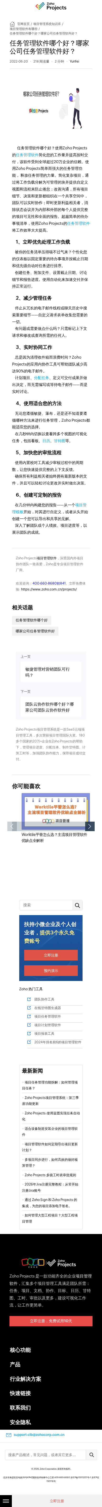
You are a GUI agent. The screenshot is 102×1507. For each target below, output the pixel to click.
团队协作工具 (44, 999)
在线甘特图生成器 (47, 1008)
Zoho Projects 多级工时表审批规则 (50, 1175)
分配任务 (41, 378)
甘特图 (59, 441)
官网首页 (23, 24)
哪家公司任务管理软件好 (35, 631)
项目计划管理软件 (47, 1025)
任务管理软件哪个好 (32, 620)
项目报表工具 (44, 1033)
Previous (12, 826)
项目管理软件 (47, 558)
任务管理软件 (27, 155)
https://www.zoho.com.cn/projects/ (49, 589)
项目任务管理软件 (47, 1016)
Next (90, 826)
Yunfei (74, 61)
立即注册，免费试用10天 (51, 1321)
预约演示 (51, 971)
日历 (46, 441)
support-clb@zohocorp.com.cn (39, 1435)
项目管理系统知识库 (47, 24)
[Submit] (91, 1455)
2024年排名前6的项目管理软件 (57, 1042)
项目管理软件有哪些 (23, 29)
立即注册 (51, 955)
